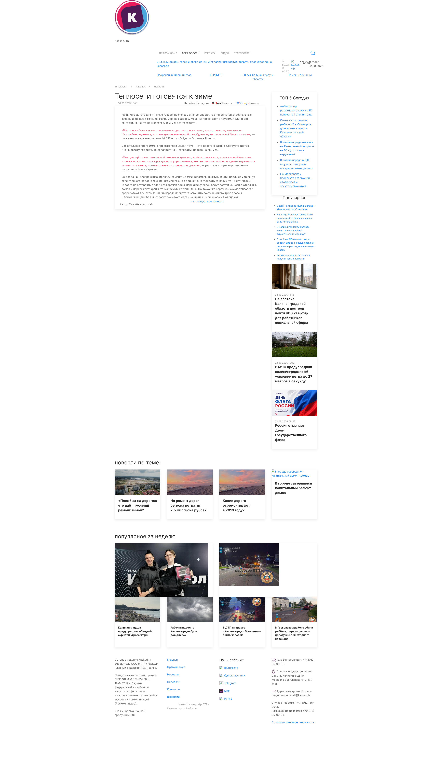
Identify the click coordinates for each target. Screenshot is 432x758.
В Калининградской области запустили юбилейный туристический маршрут (293, 230)
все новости (215, 201)
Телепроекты (242, 53)
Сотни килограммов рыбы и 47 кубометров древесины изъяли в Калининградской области (295, 128)
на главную (198, 201)
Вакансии (173, 696)
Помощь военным (300, 75)
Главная (172, 659)
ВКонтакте (230, 667)
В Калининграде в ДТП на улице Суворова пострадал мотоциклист (296, 164)
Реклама (209, 53)
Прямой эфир (168, 53)
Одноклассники (234, 675)
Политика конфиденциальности (293, 722)
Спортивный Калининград (174, 75)
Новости (173, 674)
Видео (225, 53)
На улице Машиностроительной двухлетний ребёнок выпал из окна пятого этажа (295, 218)
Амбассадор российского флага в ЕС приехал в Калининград (296, 110)
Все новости (190, 53)
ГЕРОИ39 (216, 75)
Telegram (229, 683)
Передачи (173, 682)
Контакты (173, 689)
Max (226, 690)
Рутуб (227, 698)
